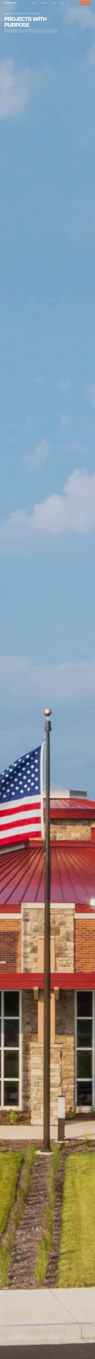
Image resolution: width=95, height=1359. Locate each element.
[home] (13, 3)
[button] (34, 3)
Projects (53, 3)
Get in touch (85, 3)
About (61, 3)
